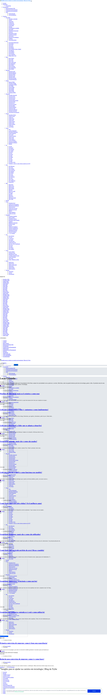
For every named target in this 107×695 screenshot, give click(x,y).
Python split (11, 120)
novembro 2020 (6, 323)
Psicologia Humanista (13, 132)
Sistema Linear (12, 224)
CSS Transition (12, 54)
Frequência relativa (13, 218)
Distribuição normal (13, 230)
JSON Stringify (12, 268)
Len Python (11, 126)
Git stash (10, 161)
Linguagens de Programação (9, 686)
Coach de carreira (12, 136)
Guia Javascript (6, 680)
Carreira (4, 3)
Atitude (10, 20)
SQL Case (11, 174)
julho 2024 (5, 285)
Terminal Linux (12, 253)
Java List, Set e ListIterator (14, 243)
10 (9, 667)
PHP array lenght (12, 197)
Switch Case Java (12, 242)
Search (16, 364)
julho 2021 (5, 314)
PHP (7, 183)
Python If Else (12, 116)
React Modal (11, 69)
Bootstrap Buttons (12, 72)
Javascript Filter (12, 101)
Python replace (12, 121)
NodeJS (7, 200)
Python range (11, 122)
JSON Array (11, 262)
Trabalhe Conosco (6, 674)
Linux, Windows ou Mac (14, 259)
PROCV (10, 211)
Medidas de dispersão (13, 222)
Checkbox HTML (12, 83)
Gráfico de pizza (12, 213)
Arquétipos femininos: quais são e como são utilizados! (20, 534)
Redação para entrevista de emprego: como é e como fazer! (22, 659)
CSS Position (11, 53)
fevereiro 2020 (6, 334)
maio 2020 (5, 330)
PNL (10, 129)
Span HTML (11, 90)
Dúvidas (4, 673)
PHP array (11, 192)
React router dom (12, 62)
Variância (11, 221)
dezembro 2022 (6, 294)
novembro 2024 (6, 280)
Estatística (8, 215)
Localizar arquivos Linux (14, 255)
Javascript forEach (12, 104)
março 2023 (5, 291)
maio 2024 (5, 287)
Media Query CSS (12, 55)
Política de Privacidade (19, 691)
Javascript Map (12, 105)
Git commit (11, 150)
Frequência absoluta (13, 216)
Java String (11, 247)
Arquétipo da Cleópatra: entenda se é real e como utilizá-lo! (22, 612)
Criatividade (11, 25)
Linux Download (12, 257)
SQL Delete (11, 172)
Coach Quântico (12, 140)
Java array (11, 245)
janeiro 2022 (5, 307)
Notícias (7, 270)
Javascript (8, 93)
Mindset (10, 143)
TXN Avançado (12, 13)
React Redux (11, 65)
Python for (11, 117)
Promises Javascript (13, 111)
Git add (10, 146)
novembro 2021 (6, 309)
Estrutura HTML (12, 92)
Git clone (11, 159)
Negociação (11, 36)
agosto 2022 (5, 299)
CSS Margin (11, 50)
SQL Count (11, 179)
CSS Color (11, 45)
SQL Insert (11, 175)
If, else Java (11, 238)
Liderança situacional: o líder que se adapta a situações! (21, 426)
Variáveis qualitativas (13, 229)
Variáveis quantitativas (13, 228)
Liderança (11, 32)
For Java (10, 237)
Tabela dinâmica (12, 212)
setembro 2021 (6, 312)
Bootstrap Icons (12, 75)
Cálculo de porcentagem (14, 204)
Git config (11, 151)
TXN (7, 12)
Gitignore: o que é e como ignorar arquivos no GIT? (19, 163)
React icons (11, 61)
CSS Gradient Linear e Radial (15, 49)
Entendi (94, 691)
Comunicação (11, 24)
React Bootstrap (12, 63)
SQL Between (11, 166)
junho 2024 (5, 286)
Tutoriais (5, 16)
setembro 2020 (6, 326)
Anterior (2, 667)
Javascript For (11, 103)
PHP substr (11, 184)
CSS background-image (13, 42)
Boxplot (10, 225)
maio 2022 (5, 302)
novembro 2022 (6, 295)
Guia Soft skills (6, 681)
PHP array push (12, 191)
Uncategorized (6, 356)
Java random (11, 249)
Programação (5, 7)
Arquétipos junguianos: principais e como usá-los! (18, 581)
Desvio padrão (12, 217)
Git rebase (11, 157)
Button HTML (12, 82)
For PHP (10, 193)
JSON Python (11, 267)
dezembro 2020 (6, 322)
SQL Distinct (11, 171)
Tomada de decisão (13, 34)
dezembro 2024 (6, 279)
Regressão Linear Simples (14, 220)
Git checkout (11, 149)
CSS (7, 41)
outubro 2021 (5, 310)
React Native (11, 58)
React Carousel (12, 66)
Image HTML (11, 87)
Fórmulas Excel (12, 203)
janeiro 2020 (5, 335)
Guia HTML (5, 678)
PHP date (11, 190)
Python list (11, 125)
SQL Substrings (12, 180)
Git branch (11, 147)
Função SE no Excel (13, 208)
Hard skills (11, 29)
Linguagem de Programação (11, 11)
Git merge (11, 154)
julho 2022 (5, 300)
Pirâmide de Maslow (13, 142)
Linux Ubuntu (12, 251)
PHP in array (11, 186)
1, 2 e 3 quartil (12, 233)
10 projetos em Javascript (14, 112)
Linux (7, 250)
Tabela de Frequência (13, 226)
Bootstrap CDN (12, 71)
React (7, 57)
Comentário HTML (13, 84)
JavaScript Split (12, 108)
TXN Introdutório (12, 15)
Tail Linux (11, 258)
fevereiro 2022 (6, 306)
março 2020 (5, 333)
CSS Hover (11, 46)
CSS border (11, 44)
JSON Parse (11, 266)
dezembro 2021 (6, 308)
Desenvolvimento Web (10, 8)
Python (7, 113)
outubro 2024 (5, 281)
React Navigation (12, 67)
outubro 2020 (5, 325)
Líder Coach (11, 138)
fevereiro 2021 (6, 320)
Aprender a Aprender (13, 19)
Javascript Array (12, 97)
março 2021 (5, 319)
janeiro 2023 (5, 293)
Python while (11, 118)
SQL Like (11, 167)
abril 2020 (5, 332)
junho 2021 (5, 315)
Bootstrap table (12, 76)
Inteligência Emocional (13, 30)
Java (7, 234)
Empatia (10, 26)
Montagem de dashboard (14, 205)
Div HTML (11, 86)
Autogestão (11, 21)
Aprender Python (12, 115)
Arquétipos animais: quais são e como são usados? (18, 441)
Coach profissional (12, 130)
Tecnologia (5, 4)
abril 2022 (5, 303)
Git (6, 145)
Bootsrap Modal (12, 74)
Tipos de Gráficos (12, 232)
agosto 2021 (5, 313)
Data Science (6, 343)
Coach (7, 128)
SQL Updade (11, 168)
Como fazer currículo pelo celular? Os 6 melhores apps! (21, 503)
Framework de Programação (11, 9)
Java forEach (11, 236)
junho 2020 (5, 329)
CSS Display (11, 47)
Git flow (10, 153)
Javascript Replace (12, 107)
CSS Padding (11, 51)
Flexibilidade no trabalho (14, 28)
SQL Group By (12, 170)
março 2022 (5, 305)
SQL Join (11, 178)
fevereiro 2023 (6, 292)
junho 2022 (5, 301)
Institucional (6, 348)
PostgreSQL (11, 182)
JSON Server (11, 263)
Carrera (4, 342)
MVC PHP (11, 199)
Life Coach (11, 134)
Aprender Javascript (13, 95)
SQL (7, 165)
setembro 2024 (6, 282)
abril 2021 (5, 317)
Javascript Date (12, 99)
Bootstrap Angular (12, 78)
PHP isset (11, 195)
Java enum (11, 240)
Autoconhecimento (12, 40)
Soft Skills (8, 17)
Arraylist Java (11, 241)
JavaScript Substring (13, 109)
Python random (12, 124)
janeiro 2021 (5, 321)
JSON (7, 261)
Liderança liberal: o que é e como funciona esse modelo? (21, 472)
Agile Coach (11, 137)
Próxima (12, 667)
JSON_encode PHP (13, 265)
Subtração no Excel (13, 209)
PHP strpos (11, 196)
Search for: (2, 363)
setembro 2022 (6, 298)
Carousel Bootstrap (13, 79)
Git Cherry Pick (12, 162)
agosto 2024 (5, 284)
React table (11, 59)
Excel (7, 201)
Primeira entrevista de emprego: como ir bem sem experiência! (23, 643)
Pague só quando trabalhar (8, 677)
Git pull (10, 158)
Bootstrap (8, 70)
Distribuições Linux (13, 254)
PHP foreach (11, 187)
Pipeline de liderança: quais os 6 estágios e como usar (20, 394)
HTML (7, 80)
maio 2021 (5, 316)
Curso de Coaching (13, 141)
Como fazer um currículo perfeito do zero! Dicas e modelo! (22, 550)
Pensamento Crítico (13, 33)
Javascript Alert (12, 96)
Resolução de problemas (14, 37)
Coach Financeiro (12, 133)
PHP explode (11, 188)
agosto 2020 (5, 327)
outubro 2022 (5, 296)
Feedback (11, 38)
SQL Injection (12, 176)
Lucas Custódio (7, 396)
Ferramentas (8, 5)
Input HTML (11, 88)
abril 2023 (5, 289)
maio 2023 (5, 288)
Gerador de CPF (6, 676)
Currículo (5, 672)
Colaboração (11, 22)
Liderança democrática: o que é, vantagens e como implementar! (24, 410)
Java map (11, 246)
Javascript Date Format (13, 100)
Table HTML (11, 91)
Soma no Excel (12, 207)
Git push (10, 155)
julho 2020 (5, 328)
